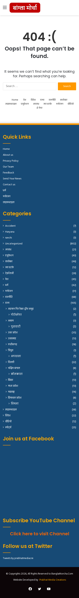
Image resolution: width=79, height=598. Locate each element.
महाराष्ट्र (11, 392)
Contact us (9, 185)
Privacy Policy (11, 161)
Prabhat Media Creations (52, 580)
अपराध (36, 104)
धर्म (4, 191)
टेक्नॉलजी (9, 273)
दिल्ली (11, 362)
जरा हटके (48, 104)
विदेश (33, 100)
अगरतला (16, 356)
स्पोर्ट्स (8, 428)
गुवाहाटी (16, 327)
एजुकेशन (25, 104)
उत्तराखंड (12, 339)
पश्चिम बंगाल (14, 368)
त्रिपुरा (10, 350)
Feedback (8, 173)
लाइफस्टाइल (10, 104)
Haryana (9, 232)
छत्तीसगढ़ (12, 345)
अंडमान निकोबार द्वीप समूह (21, 309)
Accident (10, 226)
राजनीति (52, 100)
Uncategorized (13, 244)
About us (8, 155)
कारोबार (63, 100)
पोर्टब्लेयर (16, 315)
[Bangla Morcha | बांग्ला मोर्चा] (25, 8)
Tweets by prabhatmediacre (18, 558)
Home (15, 100)
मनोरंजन (59, 104)
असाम (11, 321)
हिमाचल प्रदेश (14, 398)
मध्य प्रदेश (13, 386)
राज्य (42, 100)
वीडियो (71, 104)
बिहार (10, 380)
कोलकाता (17, 374)
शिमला (15, 404)
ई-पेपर (39, 108)
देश (24, 100)
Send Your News (12, 179)
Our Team (8, 167)
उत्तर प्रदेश (13, 333)
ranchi (8, 238)
